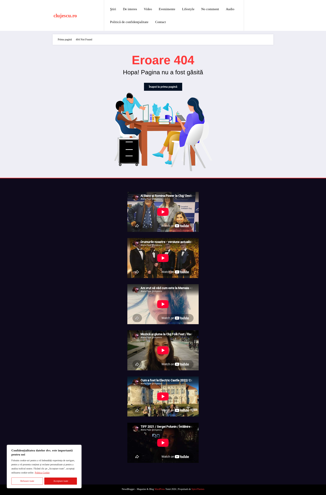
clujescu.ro (65, 15)
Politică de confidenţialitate (129, 22)
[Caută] (249, 15)
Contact (160, 22)
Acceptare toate (60, 481)
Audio (230, 9)
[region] (44, 466)
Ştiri (113, 9)
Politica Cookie (42, 472)
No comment (210, 9)
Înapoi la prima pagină (163, 86)
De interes (130, 9)
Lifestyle (188, 9)
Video (148, 9)
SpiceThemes (198, 489)
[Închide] (78, 448)
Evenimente (167, 9)
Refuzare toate (27, 481)
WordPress (160, 489)
